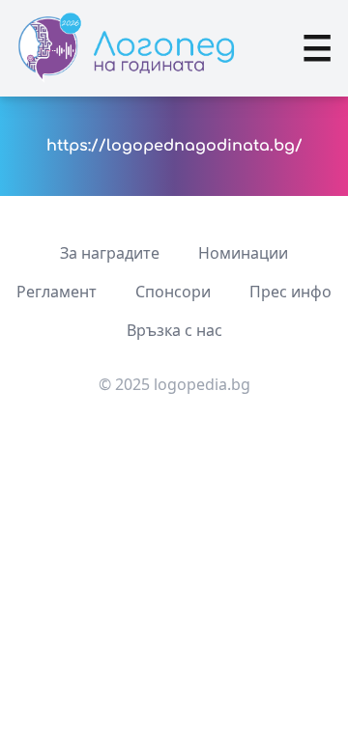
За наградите (110, 253)
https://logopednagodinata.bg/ (174, 145)
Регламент (56, 291)
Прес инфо (290, 291)
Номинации (243, 253)
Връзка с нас (174, 330)
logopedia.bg (202, 384)
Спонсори (173, 291)
